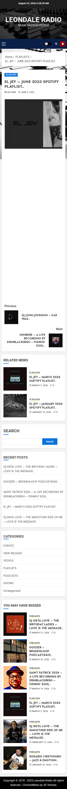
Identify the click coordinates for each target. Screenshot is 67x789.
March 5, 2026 (40, 385)
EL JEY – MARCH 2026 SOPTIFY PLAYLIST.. (44, 379)
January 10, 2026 (41, 412)
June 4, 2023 (27, 92)
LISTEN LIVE (62, 43)
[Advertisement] (33, 266)
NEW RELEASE (12, 553)
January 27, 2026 (41, 765)
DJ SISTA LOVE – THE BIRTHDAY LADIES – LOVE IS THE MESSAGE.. (30, 469)
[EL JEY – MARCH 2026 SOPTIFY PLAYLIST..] (15, 379)
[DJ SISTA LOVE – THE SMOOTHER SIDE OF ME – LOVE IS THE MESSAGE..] (15, 731)
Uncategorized (11, 591)
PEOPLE (8, 561)
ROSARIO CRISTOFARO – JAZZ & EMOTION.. (45, 758)
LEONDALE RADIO (33, 20)
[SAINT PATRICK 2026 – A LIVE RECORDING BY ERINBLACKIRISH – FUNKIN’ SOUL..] (15, 677)
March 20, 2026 (40, 659)
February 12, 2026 (42, 742)
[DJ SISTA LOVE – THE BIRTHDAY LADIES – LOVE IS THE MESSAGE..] (15, 624)
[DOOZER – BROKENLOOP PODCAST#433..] (15, 651)
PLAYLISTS (11, 75)
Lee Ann (11, 92)
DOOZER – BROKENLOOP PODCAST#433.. (31, 482)
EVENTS (8, 546)
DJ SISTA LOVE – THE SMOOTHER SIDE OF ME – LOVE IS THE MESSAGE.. (46, 732)
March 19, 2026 (40, 688)
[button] (4, 43)
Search (11, 431)
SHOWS (8, 583)
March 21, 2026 (40, 633)
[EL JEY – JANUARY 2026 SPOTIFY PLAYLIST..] (15, 405)
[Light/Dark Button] (48, 44)
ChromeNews (31, 785)
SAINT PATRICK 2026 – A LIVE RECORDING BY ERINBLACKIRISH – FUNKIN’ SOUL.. (45, 678)
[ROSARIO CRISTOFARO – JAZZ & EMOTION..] (15, 758)
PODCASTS (10, 576)
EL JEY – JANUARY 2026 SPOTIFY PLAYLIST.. (46, 406)
